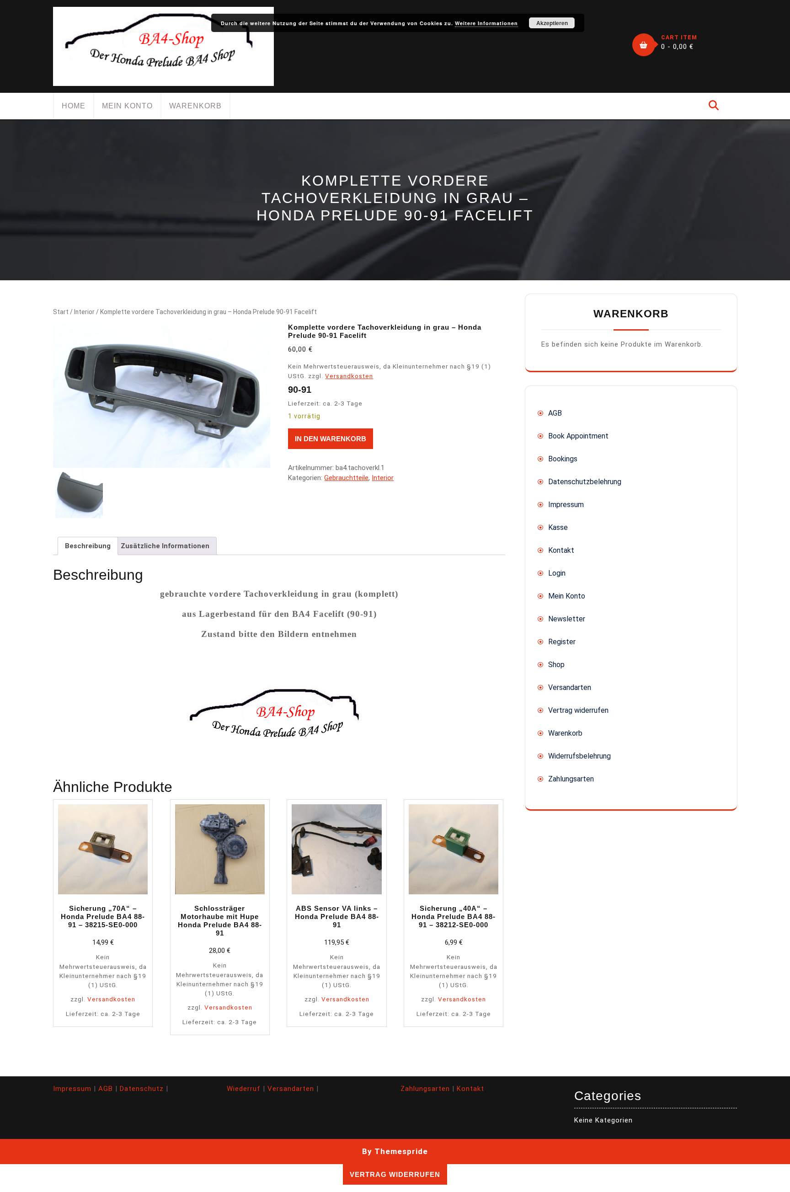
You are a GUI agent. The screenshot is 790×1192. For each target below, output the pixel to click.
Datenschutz (142, 1089)
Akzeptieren (552, 23)
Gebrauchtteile (346, 478)
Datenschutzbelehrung (584, 481)
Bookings (562, 458)
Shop (556, 664)
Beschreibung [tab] (88, 546)
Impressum (566, 504)
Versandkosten (349, 376)
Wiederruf (244, 1089)
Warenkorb (195, 106)
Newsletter (566, 619)
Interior (84, 311)
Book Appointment (578, 436)
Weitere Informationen (486, 23)
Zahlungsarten (571, 779)
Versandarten (569, 687)
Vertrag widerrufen (578, 710)
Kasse (558, 527)
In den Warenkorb (330, 439)
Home (73, 106)
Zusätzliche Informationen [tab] (165, 546)
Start (61, 311)
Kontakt (561, 550)
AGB (555, 413)
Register (562, 641)
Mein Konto (127, 106)
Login (557, 573)
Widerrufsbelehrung (579, 756)
